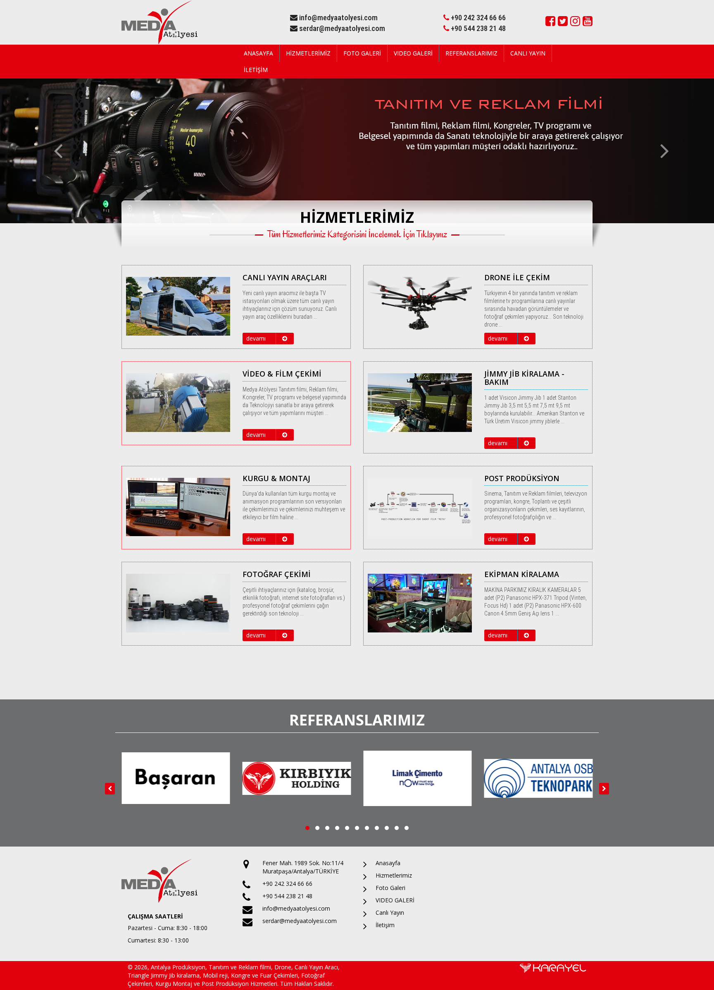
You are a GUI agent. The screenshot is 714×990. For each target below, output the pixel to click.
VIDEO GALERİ (413, 53)
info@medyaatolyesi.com (338, 17)
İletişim (256, 70)
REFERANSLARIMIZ (471, 53)
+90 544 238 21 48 (477, 28)
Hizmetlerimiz (308, 53)
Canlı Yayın (527, 53)
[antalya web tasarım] (553, 967)
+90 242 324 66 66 (477, 17)
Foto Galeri (362, 53)
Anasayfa (258, 53)
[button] (53, 151)
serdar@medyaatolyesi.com (341, 28)
